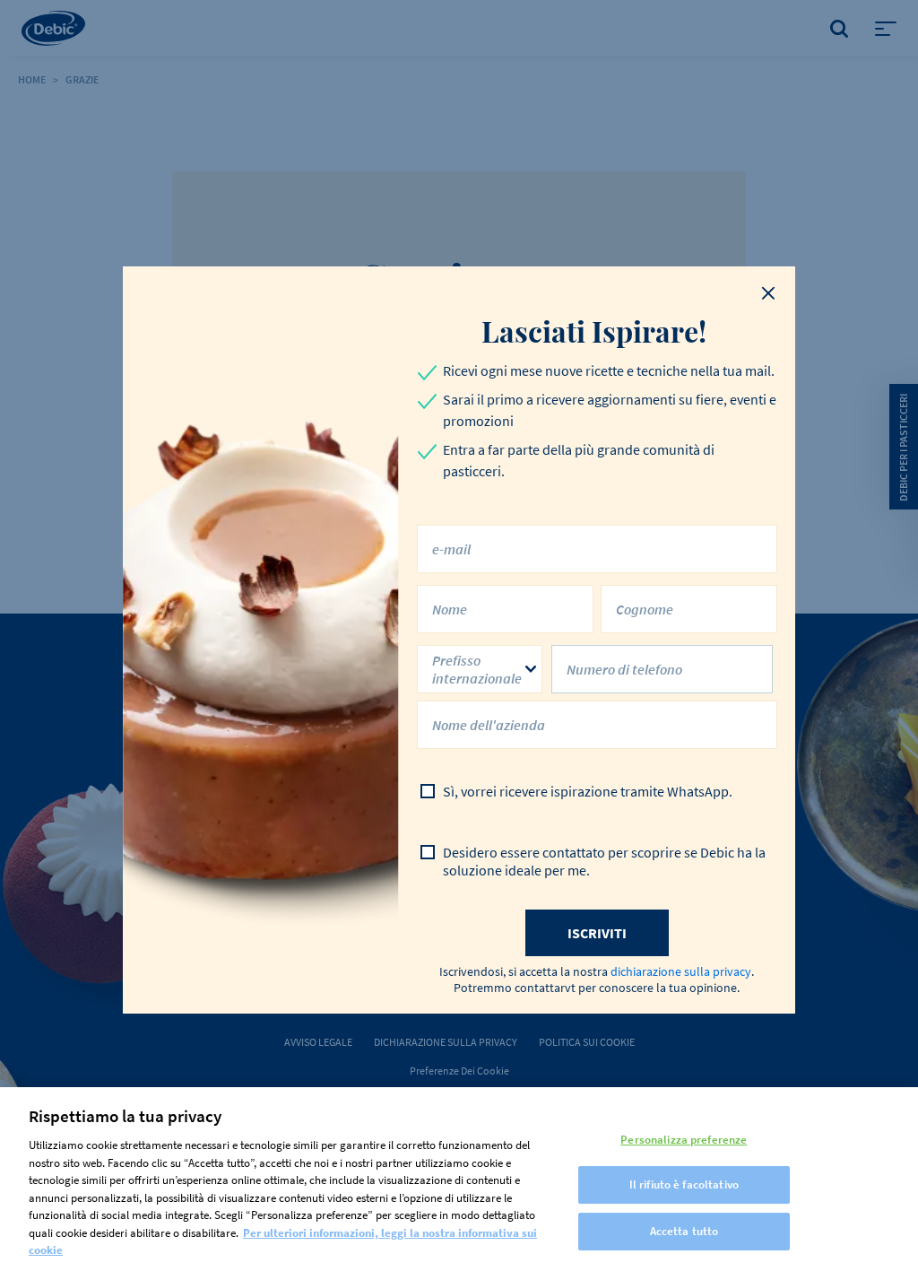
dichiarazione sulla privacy (681, 971)
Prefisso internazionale (477, 669)
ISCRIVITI (597, 933)
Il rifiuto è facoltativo (684, 1184)
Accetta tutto (684, 1231)
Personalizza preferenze (683, 1139)
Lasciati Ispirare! (597, 331)
